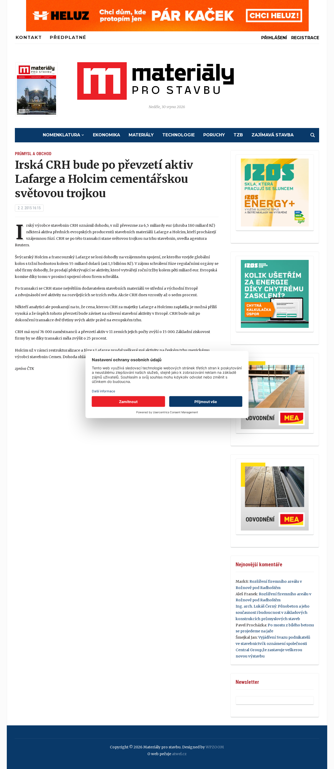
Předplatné (68, 37)
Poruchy (214, 134)
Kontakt (29, 37)
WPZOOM (215, 747)
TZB (238, 134)
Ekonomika (106, 134)
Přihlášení (274, 37)
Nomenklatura (61, 134)
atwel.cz (179, 753)
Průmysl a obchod (33, 153)
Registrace (305, 37)
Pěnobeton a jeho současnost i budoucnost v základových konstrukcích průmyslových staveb (272, 612)
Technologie (178, 134)
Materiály (141, 134)
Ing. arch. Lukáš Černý (256, 606)
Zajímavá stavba (273, 134)
